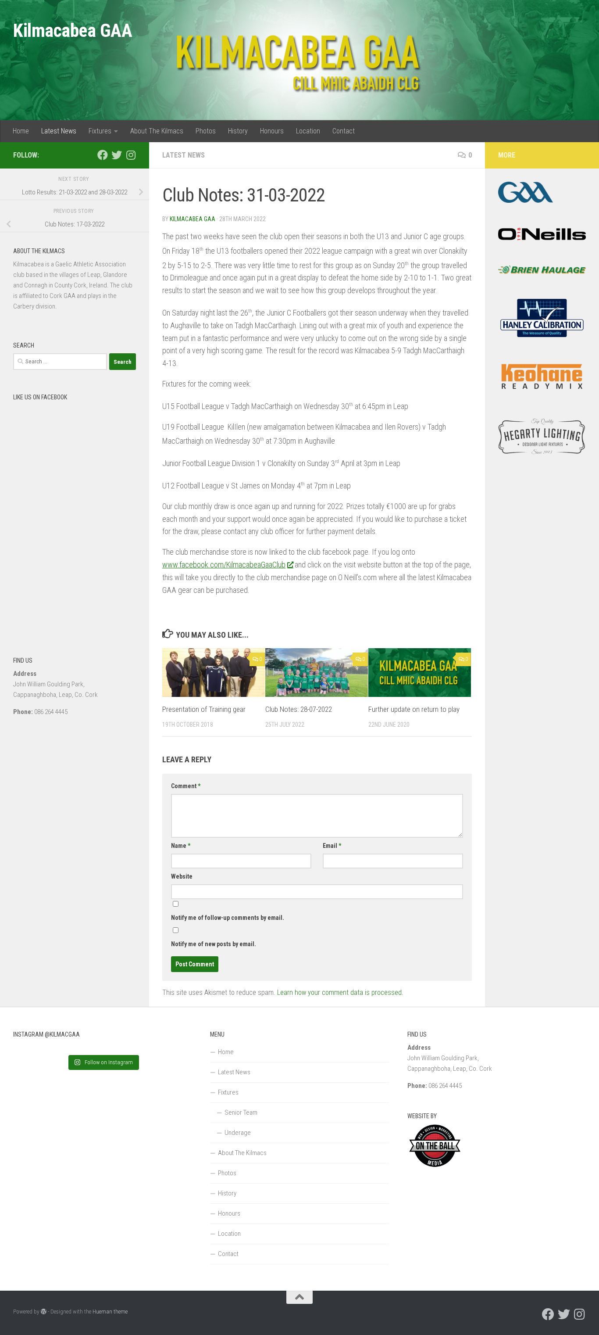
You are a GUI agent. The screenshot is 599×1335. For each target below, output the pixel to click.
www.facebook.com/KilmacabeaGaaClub (223, 564)
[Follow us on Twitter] (116, 155)
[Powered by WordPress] (43, 1311)
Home (21, 131)
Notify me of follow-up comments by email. (227, 917)
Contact (343, 131)
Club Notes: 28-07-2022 (298, 709)
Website (182, 876)
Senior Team (241, 1112)
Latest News (58, 131)
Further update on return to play (414, 709)
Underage (238, 1133)
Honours (272, 131)
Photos (206, 131)
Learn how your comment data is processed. (340, 992)
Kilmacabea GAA (72, 30)
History (238, 131)
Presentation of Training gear (204, 709)
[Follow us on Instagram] (130, 155)
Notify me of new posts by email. (213, 943)
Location (308, 131)
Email (332, 845)
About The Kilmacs (156, 131)
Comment (185, 786)
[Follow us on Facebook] (102, 155)
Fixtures (100, 131)
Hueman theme (110, 1311)
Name (180, 845)
